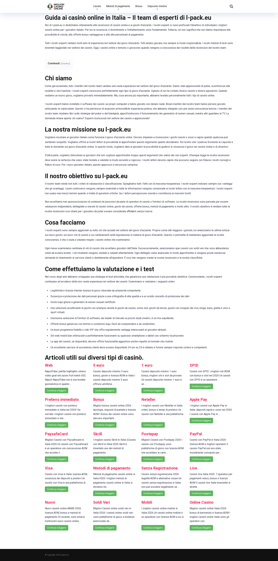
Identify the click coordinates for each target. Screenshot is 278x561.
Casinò (97, 6)
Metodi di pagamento (118, 6)
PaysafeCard (56, 434)
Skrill (97, 434)
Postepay (149, 434)
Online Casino (201, 502)
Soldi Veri (101, 502)
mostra (65, 63)
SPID (194, 365)
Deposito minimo (157, 6)
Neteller (148, 399)
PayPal (196, 434)
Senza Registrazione (159, 468)
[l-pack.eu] (56, 5)
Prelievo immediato (62, 399)
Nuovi (50, 502)
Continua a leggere (56, 390)
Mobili (146, 502)
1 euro (147, 365)
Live (193, 468)
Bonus (138, 6)
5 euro (98, 365)
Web (49, 365)
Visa (49, 468)
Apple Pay (198, 399)
